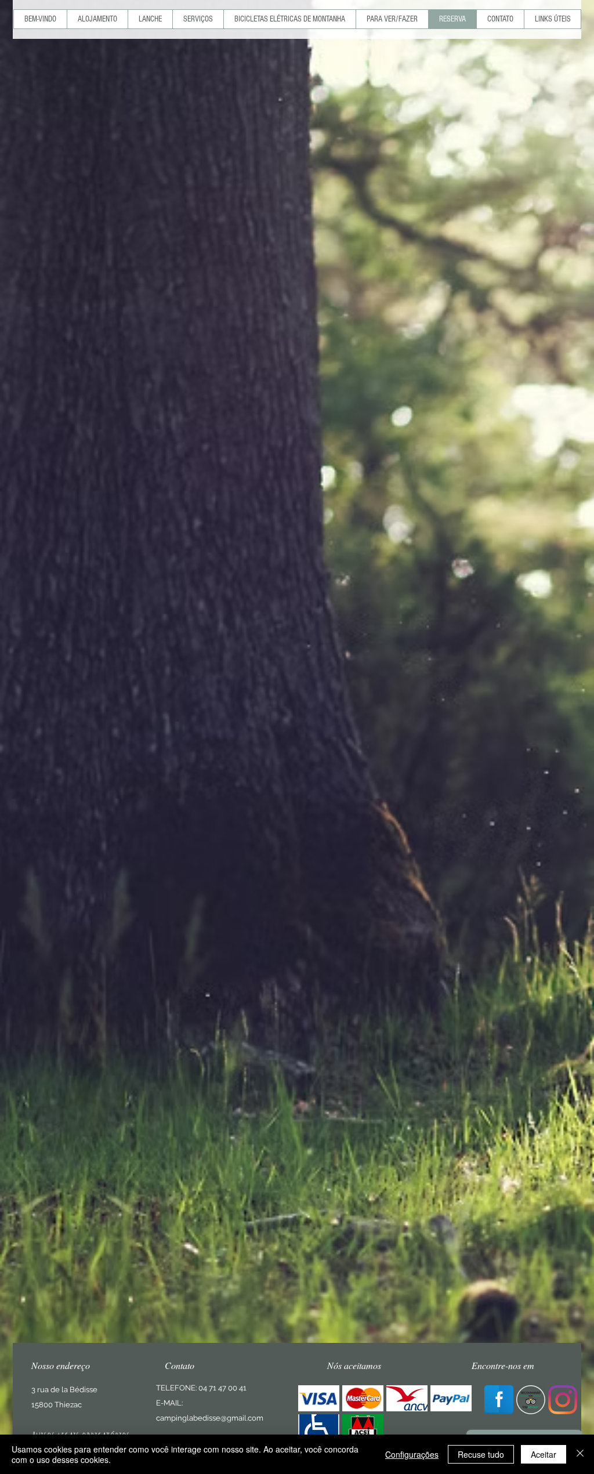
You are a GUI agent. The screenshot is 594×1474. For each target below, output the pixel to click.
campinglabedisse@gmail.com (209, 1418)
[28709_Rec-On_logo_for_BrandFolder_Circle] (530, 1399)
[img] (318, 1398)
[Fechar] (580, 1454)
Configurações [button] (412, 1454)
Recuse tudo (481, 1454)
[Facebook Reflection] (498, 1399)
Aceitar (543, 1454)
